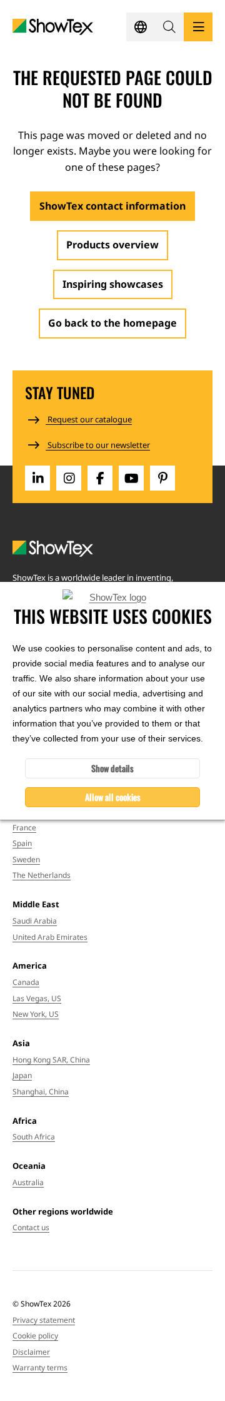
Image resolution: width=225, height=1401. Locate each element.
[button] (169, 27)
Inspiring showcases (112, 284)
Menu (198, 27)
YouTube (131, 478)
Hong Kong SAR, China (51, 1059)
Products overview (112, 245)
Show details (112, 768)
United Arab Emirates (50, 937)
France (24, 827)
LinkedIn (37, 478)
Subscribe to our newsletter (98, 445)
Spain (22, 843)
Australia (28, 1182)
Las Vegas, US (36, 998)
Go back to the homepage (112, 323)
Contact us (30, 1227)
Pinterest (162, 478)
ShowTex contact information (112, 206)
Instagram (68, 478)
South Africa (33, 1136)
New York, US (35, 1014)
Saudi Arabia (34, 920)
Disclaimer (31, 1352)
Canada (25, 982)
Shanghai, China (40, 1091)
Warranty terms (40, 1367)
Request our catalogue (89, 419)
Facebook (100, 478)
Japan (22, 1075)
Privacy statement (43, 1320)
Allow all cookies (113, 796)
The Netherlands (41, 875)
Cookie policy (35, 1335)
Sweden (26, 859)
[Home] (52, 27)
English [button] (140, 27)
